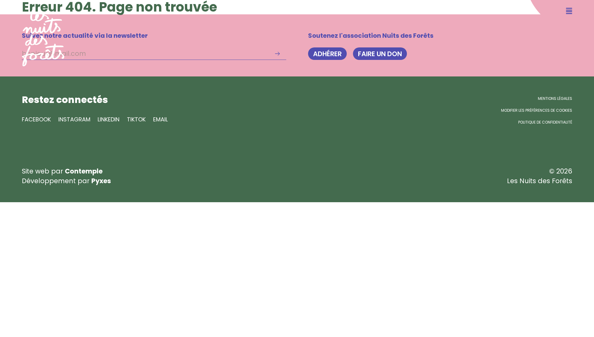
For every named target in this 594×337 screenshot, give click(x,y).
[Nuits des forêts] (32, 33)
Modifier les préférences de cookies (536, 110)
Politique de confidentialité (545, 122)
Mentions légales (555, 98)
